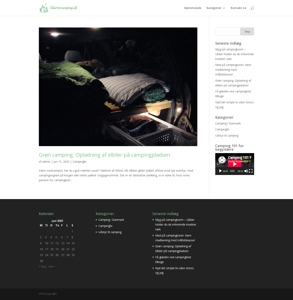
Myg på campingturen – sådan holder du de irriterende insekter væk (234, 54)
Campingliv (80, 161)
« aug (42, 266)
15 (73, 243)
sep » (51, 266)
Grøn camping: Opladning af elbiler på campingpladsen (104, 154)
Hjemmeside (192, 8)
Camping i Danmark (228, 123)
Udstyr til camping (226, 135)
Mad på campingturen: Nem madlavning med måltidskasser (233, 69)
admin (46, 161)
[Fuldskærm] (251, 171)
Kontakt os (238, 8)
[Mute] (246, 171)
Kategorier (213, 8)
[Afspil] (220, 171)
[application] (234, 164)
